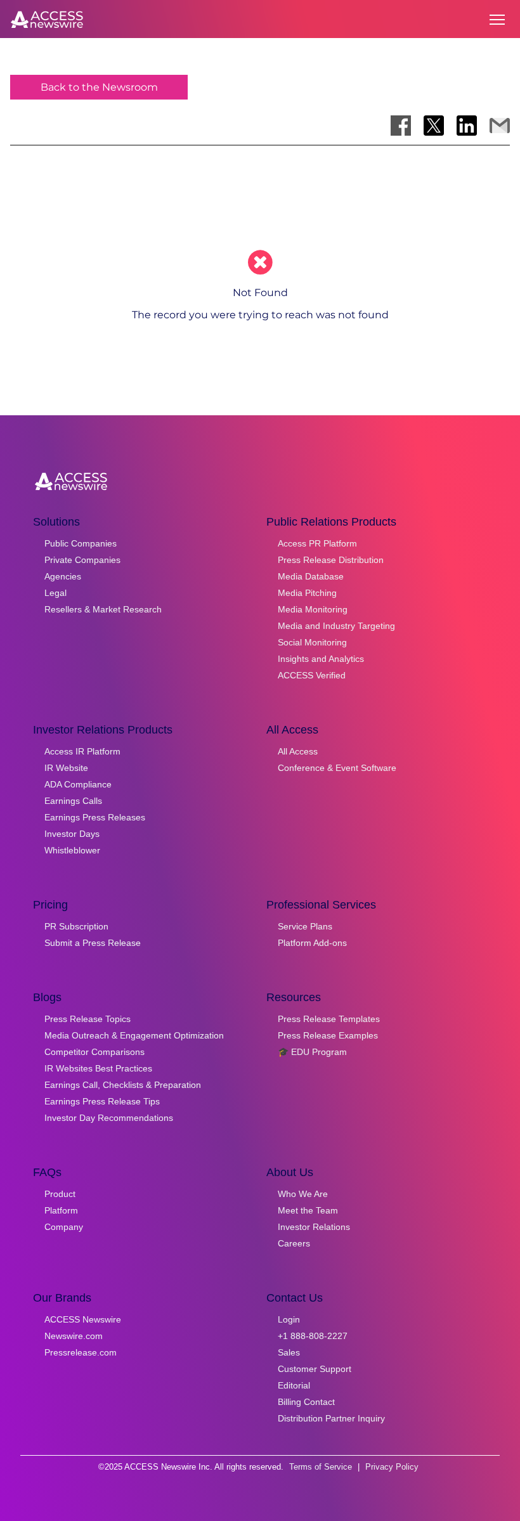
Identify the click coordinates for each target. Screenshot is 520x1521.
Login (289, 1319)
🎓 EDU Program (312, 1052)
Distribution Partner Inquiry (331, 1418)
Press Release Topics (87, 1019)
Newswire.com (73, 1336)
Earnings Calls (73, 801)
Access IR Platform (82, 751)
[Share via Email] (500, 125)
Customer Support (314, 1369)
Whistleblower (72, 850)
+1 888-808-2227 (313, 1336)
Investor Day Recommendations (108, 1118)
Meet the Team (308, 1210)
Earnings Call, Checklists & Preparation (122, 1085)
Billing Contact (306, 1402)
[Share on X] (434, 125)
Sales (289, 1352)
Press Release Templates (329, 1019)
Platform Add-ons (312, 943)
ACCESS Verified (312, 675)
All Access (298, 751)
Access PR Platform (317, 543)
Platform (61, 1210)
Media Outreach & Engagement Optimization (134, 1035)
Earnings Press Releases (94, 817)
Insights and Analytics (321, 659)
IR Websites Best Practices (98, 1068)
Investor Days (72, 834)
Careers (294, 1243)
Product (59, 1194)
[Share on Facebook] (401, 125)
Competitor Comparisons (94, 1052)
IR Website (66, 768)
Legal (55, 593)
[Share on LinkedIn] (467, 125)
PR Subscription (76, 926)
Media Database (311, 576)
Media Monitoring (313, 609)
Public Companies (80, 543)
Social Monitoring (312, 642)
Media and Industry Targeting (336, 626)
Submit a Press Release (92, 943)
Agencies (62, 576)
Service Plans (305, 926)
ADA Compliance (78, 784)
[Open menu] (497, 19)
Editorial (294, 1385)
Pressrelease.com (80, 1352)
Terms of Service (320, 1467)
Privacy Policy (392, 1467)
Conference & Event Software (337, 768)
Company (63, 1227)
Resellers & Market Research (103, 609)
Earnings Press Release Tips (102, 1101)
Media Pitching (307, 593)
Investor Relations (314, 1227)
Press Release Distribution (331, 560)
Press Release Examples (328, 1035)
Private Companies (82, 560)
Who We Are (303, 1194)
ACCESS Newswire (82, 1319)
